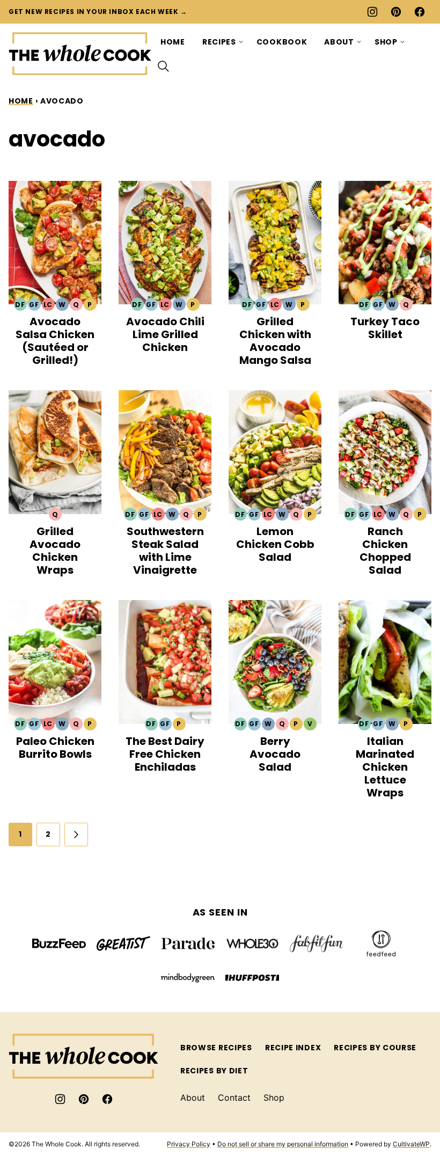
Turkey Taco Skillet (385, 328)
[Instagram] (372, 12)
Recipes (219, 41)
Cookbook (281, 41)
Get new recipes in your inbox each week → (98, 11)
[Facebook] (419, 12)
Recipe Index (293, 1047)
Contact (234, 1097)
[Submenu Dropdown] (241, 42)
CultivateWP (411, 1144)
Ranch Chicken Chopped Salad (385, 550)
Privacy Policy (188, 1144)
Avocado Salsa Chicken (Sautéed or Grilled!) (55, 341)
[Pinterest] (396, 12)
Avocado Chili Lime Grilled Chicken (165, 334)
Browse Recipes (216, 1047)
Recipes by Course (375, 1047)
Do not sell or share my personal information (282, 1144)
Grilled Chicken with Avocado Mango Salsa (275, 341)
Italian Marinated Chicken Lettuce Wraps (385, 767)
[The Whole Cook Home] (80, 53)
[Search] (163, 66)
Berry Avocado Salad (275, 754)
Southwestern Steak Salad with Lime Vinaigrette (165, 550)
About (339, 41)
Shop (386, 41)
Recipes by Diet (214, 1070)
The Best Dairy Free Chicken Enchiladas (165, 754)
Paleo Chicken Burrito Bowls (55, 748)
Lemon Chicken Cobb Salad (275, 544)
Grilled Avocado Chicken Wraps (55, 550)
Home (172, 41)
